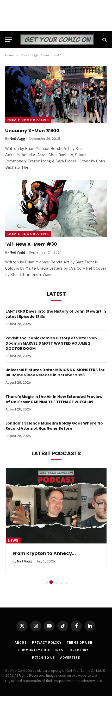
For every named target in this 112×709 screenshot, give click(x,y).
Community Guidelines (40, 650)
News (13, 540)
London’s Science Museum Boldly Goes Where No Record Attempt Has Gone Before (54, 426)
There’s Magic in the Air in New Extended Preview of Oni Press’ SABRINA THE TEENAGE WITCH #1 (53, 399)
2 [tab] (51, 582)
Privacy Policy (47, 642)
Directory (79, 650)
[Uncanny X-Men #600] (56, 94)
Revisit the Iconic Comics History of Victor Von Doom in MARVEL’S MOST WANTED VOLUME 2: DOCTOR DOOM (51, 343)
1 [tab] (46, 582)
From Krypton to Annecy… (44, 553)
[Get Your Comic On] (57, 39)
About (21, 642)
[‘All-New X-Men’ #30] (56, 208)
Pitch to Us (43, 658)
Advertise (70, 658)
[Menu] (8, 40)
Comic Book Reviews (28, 120)
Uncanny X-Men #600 (32, 130)
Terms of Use (79, 642)
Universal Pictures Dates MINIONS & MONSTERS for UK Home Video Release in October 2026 (55, 372)
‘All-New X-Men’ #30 (31, 244)
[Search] (104, 40)
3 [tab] (56, 582)
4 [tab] (61, 582)
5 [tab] (66, 582)
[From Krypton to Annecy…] (56, 505)
